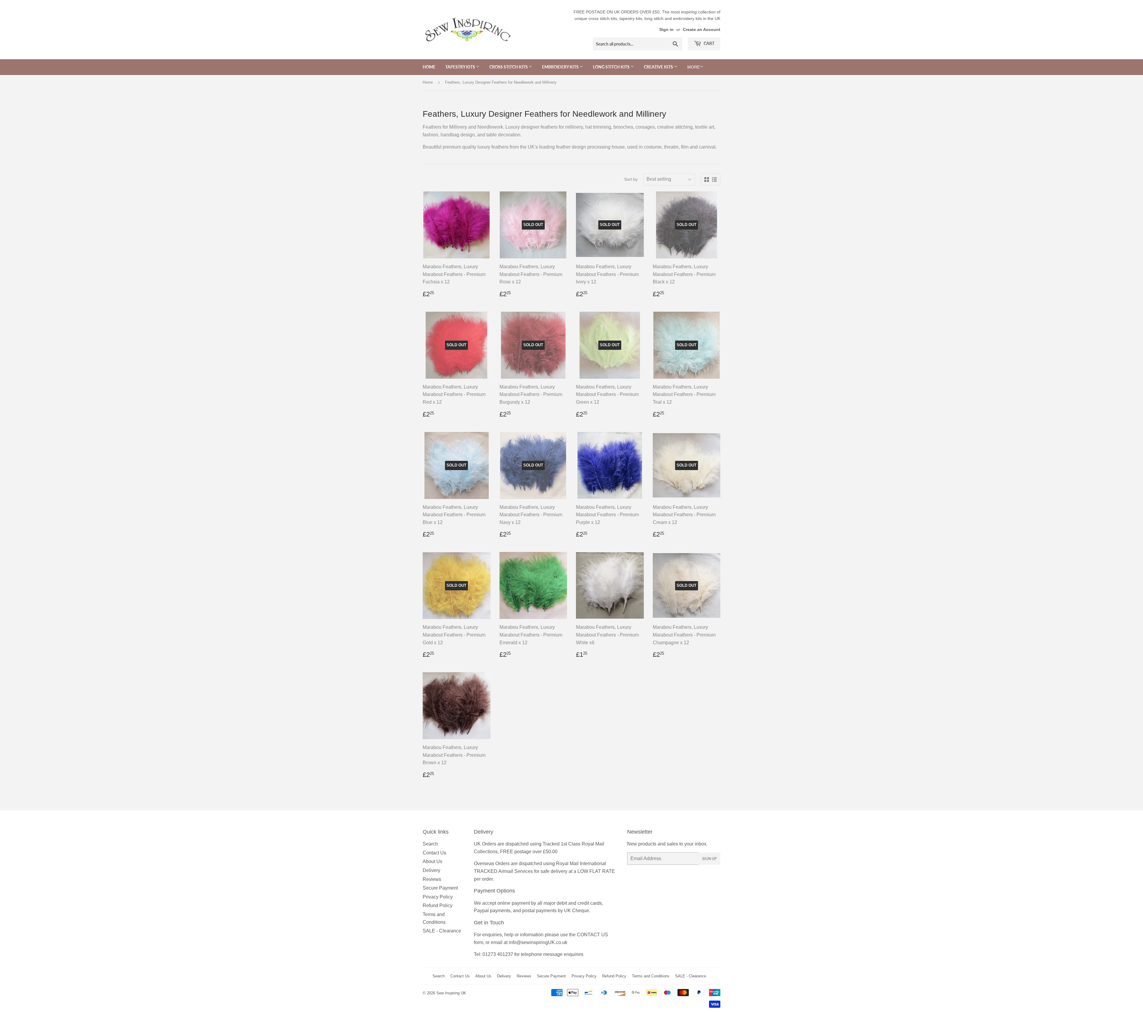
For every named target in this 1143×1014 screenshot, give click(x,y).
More (693, 67)
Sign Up (709, 859)
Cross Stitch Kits (509, 66)
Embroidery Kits (561, 66)
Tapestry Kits (460, 66)
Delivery (431, 870)
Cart (708, 43)
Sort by (631, 179)
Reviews (432, 879)
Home (429, 66)
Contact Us (434, 852)
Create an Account (701, 29)
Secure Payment (440, 887)
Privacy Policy (438, 896)
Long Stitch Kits (611, 66)
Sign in (666, 29)
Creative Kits (659, 66)
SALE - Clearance (442, 930)
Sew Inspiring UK (451, 993)
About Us (432, 861)
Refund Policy (437, 905)
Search (430, 843)
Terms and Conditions (650, 976)
